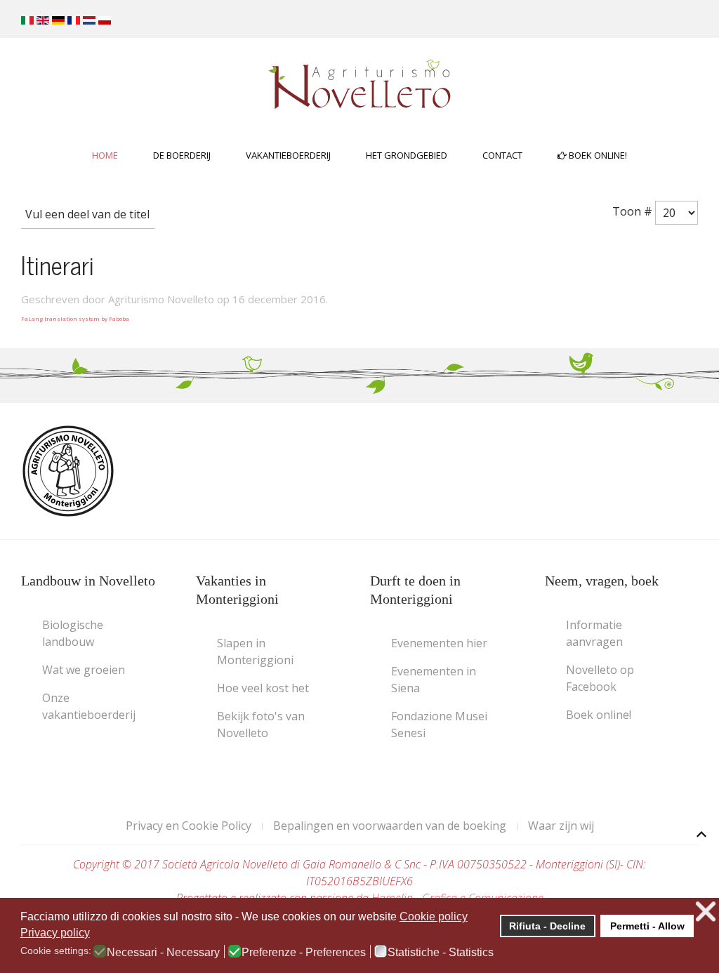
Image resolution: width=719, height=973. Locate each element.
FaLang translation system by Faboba (75, 318)
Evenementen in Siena (433, 679)
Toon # (633, 211)
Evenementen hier (439, 643)
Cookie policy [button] (434, 916)
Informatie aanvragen (594, 633)
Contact (502, 155)
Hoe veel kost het (263, 688)
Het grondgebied (406, 155)
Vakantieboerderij (288, 155)
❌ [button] (705, 911)
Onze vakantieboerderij (89, 706)
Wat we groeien (83, 669)
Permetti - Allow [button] (647, 926)
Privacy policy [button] (55, 933)
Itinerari (57, 264)
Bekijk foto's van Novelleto (261, 724)
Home (105, 155)
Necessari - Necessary (163, 952)
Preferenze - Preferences (304, 952)
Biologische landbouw (72, 633)
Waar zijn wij (561, 825)
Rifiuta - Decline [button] (547, 926)
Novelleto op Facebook (600, 678)
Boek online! (597, 155)
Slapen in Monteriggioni (255, 651)
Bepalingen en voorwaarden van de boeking (389, 825)
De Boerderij (182, 155)
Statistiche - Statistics (441, 952)
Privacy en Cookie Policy (188, 825)
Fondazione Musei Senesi (439, 724)
